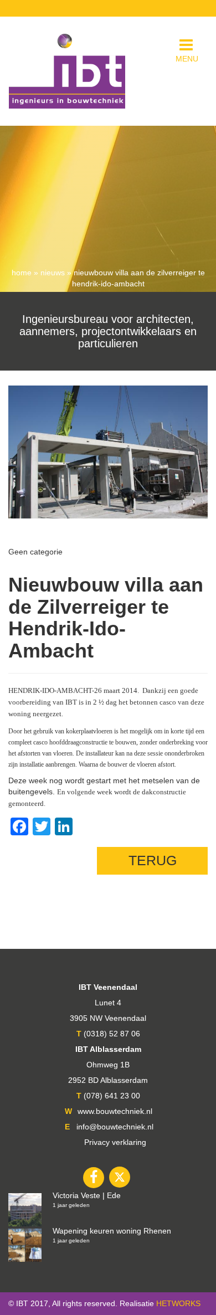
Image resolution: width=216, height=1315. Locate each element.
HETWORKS (178, 1303)
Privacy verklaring (115, 1142)
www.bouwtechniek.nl (115, 1111)
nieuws (52, 272)
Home (22, 272)
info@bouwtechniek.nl (114, 1126)
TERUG (152, 860)
